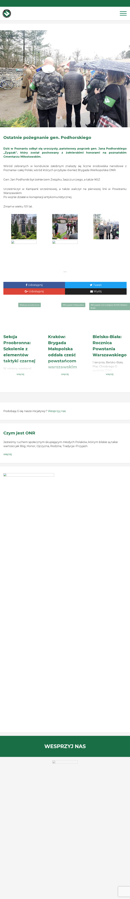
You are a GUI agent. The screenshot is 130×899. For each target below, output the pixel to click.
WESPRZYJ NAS (65, 746)
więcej (7, 454)
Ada (13, 125)
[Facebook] (126, 3)
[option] (65, 768)
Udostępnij (35, 285)
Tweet (97, 285)
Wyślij (97, 291)
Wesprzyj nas (57, 411)
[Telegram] (119, 3)
